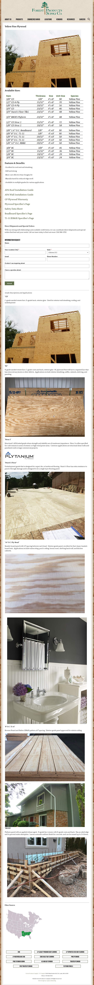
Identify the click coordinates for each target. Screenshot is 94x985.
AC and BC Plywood (47, 961)
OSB (19, 952)
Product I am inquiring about (15, 263)
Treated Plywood (75, 961)
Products (19, 19)
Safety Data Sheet (14, 209)
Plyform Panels (68, 966)
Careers (82, 19)
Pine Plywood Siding (19, 961)
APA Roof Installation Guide (19, 190)
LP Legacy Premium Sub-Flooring (47, 952)
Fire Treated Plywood (26, 966)
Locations (48, 19)
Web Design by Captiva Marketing (47, 980)
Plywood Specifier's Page (17, 204)
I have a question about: (13, 270)
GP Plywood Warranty (16, 199)
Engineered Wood (33, 19)
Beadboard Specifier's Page (18, 213)
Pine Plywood (75, 957)
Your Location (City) (11, 250)
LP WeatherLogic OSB (19, 957)
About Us (8, 19)
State (48, 250)
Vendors (59, 19)
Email (7, 256)
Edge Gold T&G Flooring (47, 957)
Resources (71, 19)
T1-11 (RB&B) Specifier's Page (19, 218)
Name (7, 243)
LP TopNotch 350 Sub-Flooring (75, 952)
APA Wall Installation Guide (19, 195)
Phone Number (52, 256)
